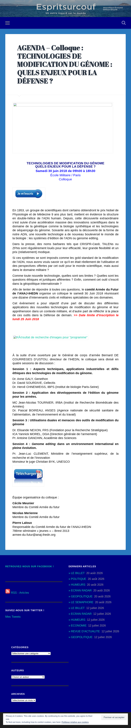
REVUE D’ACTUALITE (85, 631)
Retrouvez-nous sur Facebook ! (29, 566)
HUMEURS (78, 584)
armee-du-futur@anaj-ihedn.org (33, 534)
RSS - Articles (19, 592)
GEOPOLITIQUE (81, 596)
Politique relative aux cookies (75, 722)
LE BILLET (78, 573)
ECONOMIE (78, 625)
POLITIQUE (78, 579)
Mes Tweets (13, 616)
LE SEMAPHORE (82, 602)
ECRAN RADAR (81, 590)
